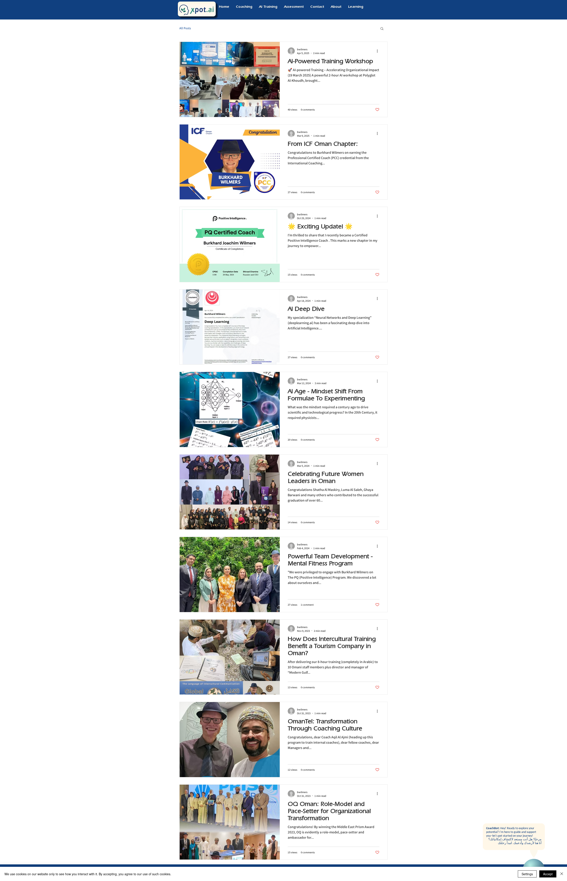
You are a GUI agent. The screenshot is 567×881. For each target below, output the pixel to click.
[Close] (561, 873)
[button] (382, 29)
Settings (527, 874)
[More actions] (378, 51)
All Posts (185, 28)
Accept (548, 874)
